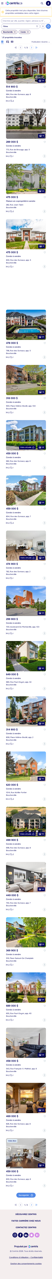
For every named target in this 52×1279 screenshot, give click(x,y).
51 (43, 944)
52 (43, 834)
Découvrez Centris (26, 1214)
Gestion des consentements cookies (26, 1263)
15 (43, 392)
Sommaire (12, 41)
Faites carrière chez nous (26, 1221)
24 (43, 1000)
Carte (7, 41)
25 (43, 80)
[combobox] (26, 20)
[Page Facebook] (20, 1235)
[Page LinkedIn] (26, 1235)
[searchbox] (24, 21)
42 (43, 779)
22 (43, 191)
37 (43, 558)
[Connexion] (48, 3)
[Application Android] (37, 1235)
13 (43, 136)
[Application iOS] (31, 1235)
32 (43, 1055)
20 (43, 337)
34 (43, 889)
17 (43, 246)
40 (43, 668)
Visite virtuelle (25, 447)
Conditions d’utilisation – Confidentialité (26, 1257)
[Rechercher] (42, 3)
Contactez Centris (26, 1227)
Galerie (2, 41)
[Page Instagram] (14, 1235)
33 (43, 502)
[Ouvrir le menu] (2, 3)
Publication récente (40, 42)
